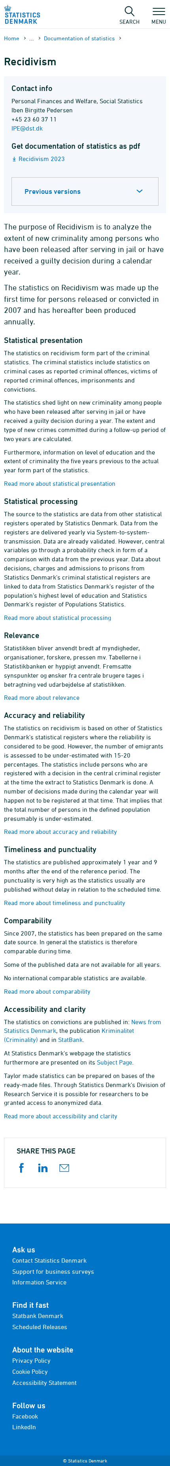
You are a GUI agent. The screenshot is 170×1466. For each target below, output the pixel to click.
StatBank (70, 1039)
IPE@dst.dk (27, 128)
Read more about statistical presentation (59, 483)
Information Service (39, 1282)
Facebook (25, 1416)
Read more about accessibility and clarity (60, 1115)
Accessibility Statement (44, 1382)
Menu (158, 21)
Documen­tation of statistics (79, 38)
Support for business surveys (53, 1271)
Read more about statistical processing (57, 617)
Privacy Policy (31, 1360)
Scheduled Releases (39, 1326)
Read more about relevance (41, 697)
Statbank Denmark (37, 1315)
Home (11, 38)
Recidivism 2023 (42, 158)
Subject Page (114, 1062)
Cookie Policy (30, 1371)
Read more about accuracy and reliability (60, 831)
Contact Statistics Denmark (49, 1260)
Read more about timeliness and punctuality (64, 902)
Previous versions (53, 191)
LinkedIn (24, 1426)
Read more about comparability (47, 991)
